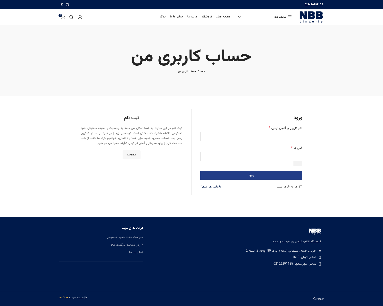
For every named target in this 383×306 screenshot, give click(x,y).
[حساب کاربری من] (80, 17)
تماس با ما (136, 253)
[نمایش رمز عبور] (297, 163)
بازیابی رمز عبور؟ (210, 186)
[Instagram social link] (67, 5)
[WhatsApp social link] (62, 5)
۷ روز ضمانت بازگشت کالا (127, 245)
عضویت (131, 155)
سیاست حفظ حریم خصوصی (125, 237)
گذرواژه (296, 148)
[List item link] (281, 257)
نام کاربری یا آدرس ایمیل (285, 128)
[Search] (71, 17)
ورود (251, 175)
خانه (202, 71)
